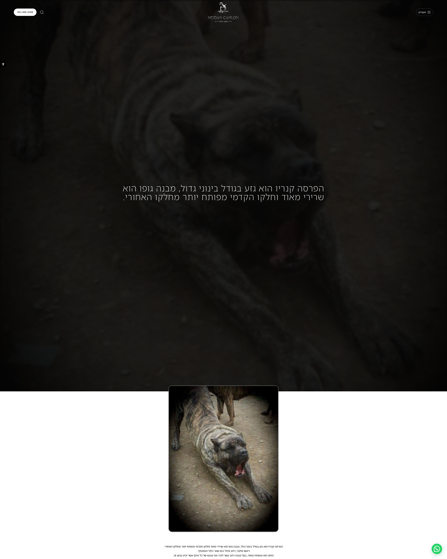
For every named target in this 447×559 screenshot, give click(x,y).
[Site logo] (223, 12)
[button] (3, 64)
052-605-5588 (25, 12)
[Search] (41, 12)
